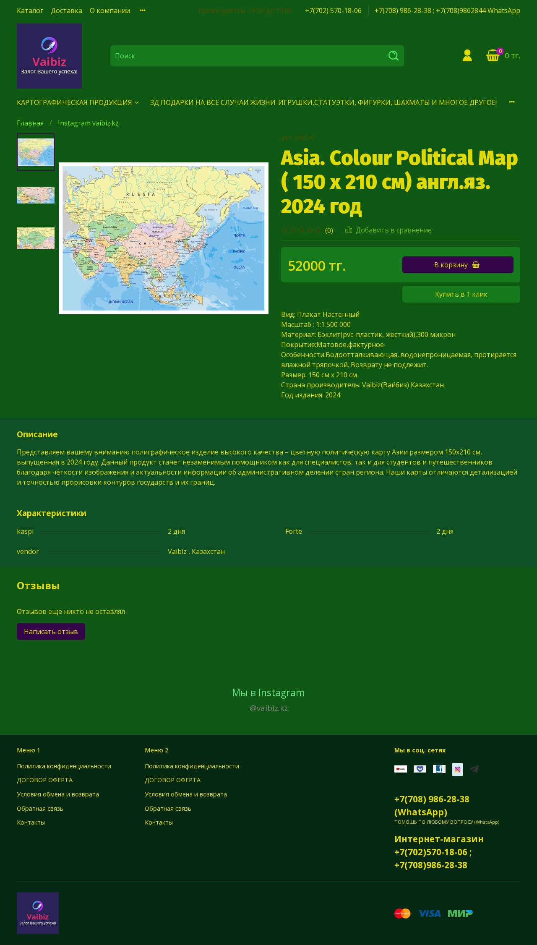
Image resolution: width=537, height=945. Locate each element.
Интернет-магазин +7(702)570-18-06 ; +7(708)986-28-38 (439, 852)
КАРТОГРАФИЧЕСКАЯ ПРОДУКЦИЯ (74, 102)
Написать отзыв (51, 631)
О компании (110, 10)
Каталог (30, 10)
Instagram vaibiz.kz (88, 123)
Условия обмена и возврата (58, 794)
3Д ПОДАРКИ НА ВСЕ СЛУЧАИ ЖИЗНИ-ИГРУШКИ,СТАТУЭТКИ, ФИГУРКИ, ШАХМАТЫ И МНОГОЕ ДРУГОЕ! (323, 102)
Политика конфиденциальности (64, 766)
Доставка (66, 10)
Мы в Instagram (268, 699)
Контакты (31, 822)
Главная (30, 123)
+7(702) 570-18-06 (333, 10)
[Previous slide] (75, 238)
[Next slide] (252, 238)
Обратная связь (40, 808)
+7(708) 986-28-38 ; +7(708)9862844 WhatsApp (447, 10)
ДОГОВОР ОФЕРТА (45, 780)
